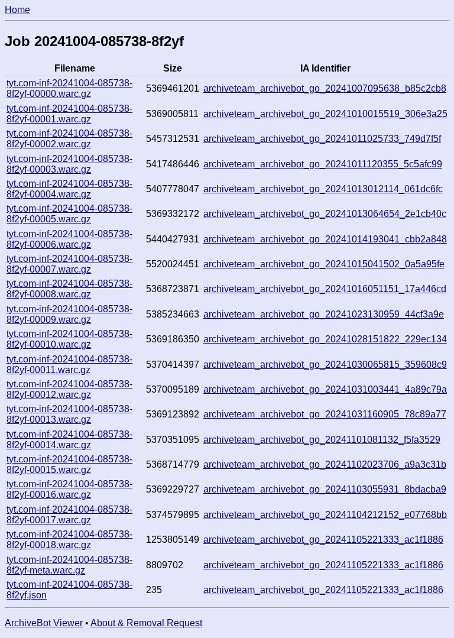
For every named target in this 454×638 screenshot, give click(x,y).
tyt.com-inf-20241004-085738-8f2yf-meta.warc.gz (69, 565)
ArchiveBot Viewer (44, 623)
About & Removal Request (146, 623)
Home (17, 10)
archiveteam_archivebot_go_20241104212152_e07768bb (325, 515)
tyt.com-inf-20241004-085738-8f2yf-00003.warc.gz (69, 164)
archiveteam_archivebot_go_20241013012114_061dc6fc (323, 189)
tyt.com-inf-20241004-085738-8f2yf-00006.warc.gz (69, 239)
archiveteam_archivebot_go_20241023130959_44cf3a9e (323, 314)
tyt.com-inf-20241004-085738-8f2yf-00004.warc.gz (69, 189)
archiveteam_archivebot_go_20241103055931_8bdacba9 (324, 489)
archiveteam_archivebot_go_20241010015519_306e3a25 (325, 114)
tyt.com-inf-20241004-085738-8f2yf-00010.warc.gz (69, 339)
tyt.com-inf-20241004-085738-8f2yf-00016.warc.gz (69, 489)
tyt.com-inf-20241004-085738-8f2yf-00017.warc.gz (69, 514)
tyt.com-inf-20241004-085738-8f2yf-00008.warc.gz (69, 288)
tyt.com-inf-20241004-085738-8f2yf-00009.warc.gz (69, 314)
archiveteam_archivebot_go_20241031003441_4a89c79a (325, 389)
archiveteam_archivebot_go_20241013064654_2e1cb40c (324, 214)
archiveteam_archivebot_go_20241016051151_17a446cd (324, 289)
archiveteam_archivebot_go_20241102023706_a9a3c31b (324, 464)
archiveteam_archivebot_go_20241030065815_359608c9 (325, 365)
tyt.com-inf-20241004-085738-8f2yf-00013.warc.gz (69, 414)
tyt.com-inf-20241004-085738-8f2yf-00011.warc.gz (69, 364)
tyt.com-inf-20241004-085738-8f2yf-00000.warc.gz (69, 88)
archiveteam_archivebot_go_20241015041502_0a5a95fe (324, 264)
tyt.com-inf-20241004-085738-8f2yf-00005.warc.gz (69, 213)
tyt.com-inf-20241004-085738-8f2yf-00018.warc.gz (69, 539)
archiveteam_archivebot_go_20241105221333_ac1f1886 (323, 540)
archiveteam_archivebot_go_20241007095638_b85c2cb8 (324, 88)
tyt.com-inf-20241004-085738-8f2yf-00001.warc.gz (69, 113)
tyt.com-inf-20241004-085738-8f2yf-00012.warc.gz (69, 389)
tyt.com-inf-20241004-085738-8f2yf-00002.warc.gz (69, 138)
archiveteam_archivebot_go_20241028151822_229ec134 (325, 339)
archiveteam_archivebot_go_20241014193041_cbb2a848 (325, 239)
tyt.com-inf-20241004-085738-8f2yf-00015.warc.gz (69, 464)
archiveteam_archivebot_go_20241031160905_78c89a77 (324, 414)
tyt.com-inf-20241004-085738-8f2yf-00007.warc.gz (69, 264)
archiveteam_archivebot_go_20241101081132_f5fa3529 (321, 440)
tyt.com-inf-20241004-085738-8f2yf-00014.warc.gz (69, 439)
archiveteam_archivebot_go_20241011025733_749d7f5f (322, 139)
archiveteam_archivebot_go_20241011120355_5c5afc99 (322, 164)
